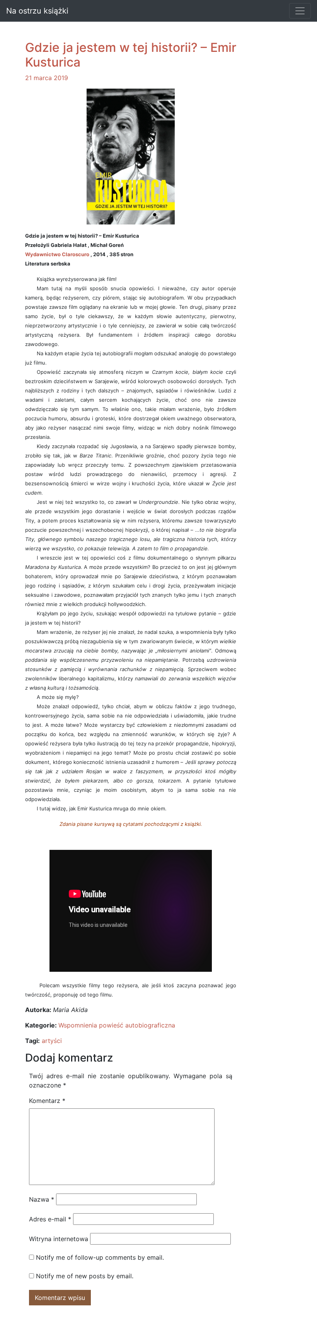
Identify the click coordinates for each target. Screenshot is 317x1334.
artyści (52, 1041)
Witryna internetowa (58, 1239)
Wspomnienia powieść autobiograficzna (116, 1025)
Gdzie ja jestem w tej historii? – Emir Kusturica (130, 55)
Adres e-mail (50, 1219)
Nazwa (41, 1199)
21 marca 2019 (46, 78)
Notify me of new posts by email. (84, 1276)
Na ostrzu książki (37, 10)
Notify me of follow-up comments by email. (100, 1257)
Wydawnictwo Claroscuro (57, 254)
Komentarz (47, 1101)
